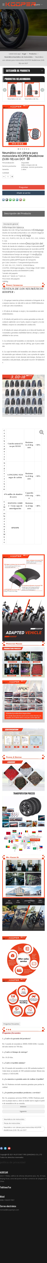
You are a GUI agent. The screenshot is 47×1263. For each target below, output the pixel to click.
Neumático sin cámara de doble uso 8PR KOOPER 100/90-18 (15, 99)
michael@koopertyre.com (9, 1210)
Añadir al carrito (23, 193)
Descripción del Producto (17, 213)
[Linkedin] (5, 1148)
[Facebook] (1, 1148)
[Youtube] (9, 1148)
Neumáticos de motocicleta (14, 1119)
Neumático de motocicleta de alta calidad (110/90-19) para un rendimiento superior (32, 99)
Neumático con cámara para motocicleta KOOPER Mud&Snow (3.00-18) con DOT (22, 1128)
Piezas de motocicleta (12, 1123)
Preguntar (23, 187)
